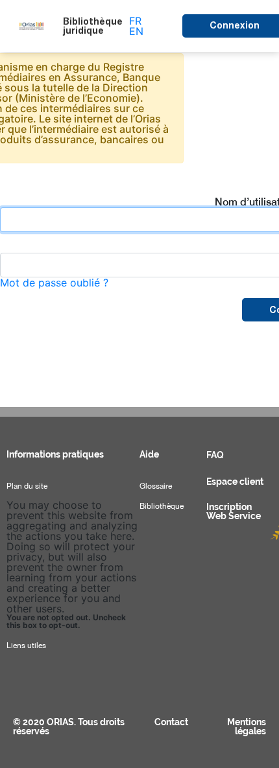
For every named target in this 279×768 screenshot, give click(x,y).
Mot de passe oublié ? (54, 282)
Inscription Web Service (233, 511)
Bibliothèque (162, 506)
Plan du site (26, 486)
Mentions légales (246, 726)
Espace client (234, 481)
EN (136, 31)
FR (135, 20)
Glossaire (156, 486)
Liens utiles (26, 645)
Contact (171, 722)
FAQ (215, 455)
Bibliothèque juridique (93, 26)
